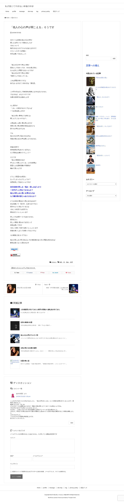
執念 (60, 262)
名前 (12, 456)
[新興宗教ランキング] (15, 255)
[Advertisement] (101, 37)
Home (7, 17)
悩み (67, 262)
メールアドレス (38, 456)
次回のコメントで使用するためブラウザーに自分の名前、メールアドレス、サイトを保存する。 (39, 471)
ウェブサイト (14, 463)
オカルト (15, 17)
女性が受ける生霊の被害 (29, 348)
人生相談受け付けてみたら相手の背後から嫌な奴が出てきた (40, 309)
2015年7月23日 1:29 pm (23, 396)
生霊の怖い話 (25, 361)
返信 (72, 423)
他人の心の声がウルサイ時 (29, 335)
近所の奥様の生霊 (26, 322)
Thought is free (71, 497)
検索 (87, 55)
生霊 (71, 262)
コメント (12, 437)
